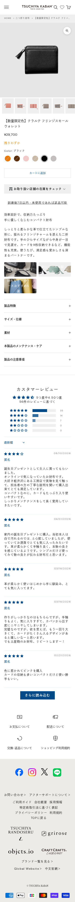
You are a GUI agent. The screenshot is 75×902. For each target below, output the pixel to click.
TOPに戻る (39, 818)
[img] (14, 454)
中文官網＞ (53, 868)
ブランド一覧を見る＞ (37, 861)
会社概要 (40, 802)
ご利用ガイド (22, 802)
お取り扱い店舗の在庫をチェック (38, 189)
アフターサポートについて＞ (50, 795)
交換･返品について (19, 748)
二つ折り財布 (23, 18)
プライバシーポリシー (31, 813)
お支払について (19, 727)
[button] (19, 410)
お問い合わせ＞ (15, 795)
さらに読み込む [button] (37, 695)
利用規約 (56, 813)
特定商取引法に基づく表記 (39, 807)
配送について (55, 727)
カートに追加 (37, 173)
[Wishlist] (62, 7)
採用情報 (56, 802)
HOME (7, 18)
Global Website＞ (28, 868)
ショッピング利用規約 (55, 748)
